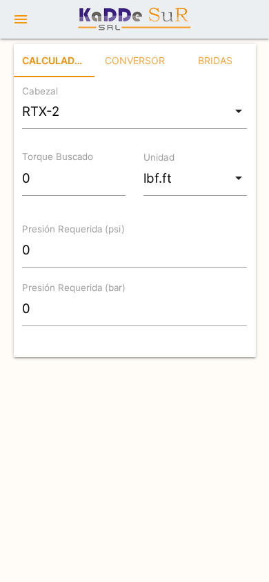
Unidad (159, 157)
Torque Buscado (57, 157)
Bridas (215, 60)
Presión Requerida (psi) (73, 229)
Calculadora (58, 60)
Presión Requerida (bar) (74, 287)
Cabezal (40, 91)
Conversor (135, 60)
